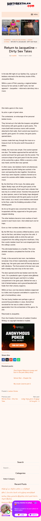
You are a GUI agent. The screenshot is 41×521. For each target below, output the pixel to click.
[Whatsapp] (18, 359)
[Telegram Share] (14, 359)
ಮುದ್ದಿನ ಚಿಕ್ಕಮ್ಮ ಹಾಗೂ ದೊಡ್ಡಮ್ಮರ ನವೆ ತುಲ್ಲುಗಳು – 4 (30, 399)
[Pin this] (11, 359)
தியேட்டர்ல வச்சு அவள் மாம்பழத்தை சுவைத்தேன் (18, 492)
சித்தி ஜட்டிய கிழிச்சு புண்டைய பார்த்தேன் (16, 489)
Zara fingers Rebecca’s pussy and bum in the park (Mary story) (25, 371)
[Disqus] (20, 434)
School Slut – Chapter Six (22, 378)
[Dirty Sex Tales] (20, 4)
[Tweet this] (7, 359)
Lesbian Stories (13, 391)
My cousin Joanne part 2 (22, 384)
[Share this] (3, 359)
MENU (36, 15)
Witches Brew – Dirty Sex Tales (10, 399)
